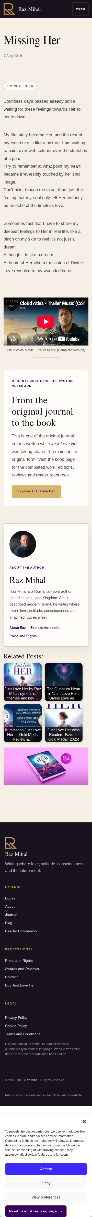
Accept (46, 1169)
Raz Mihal (31, 1080)
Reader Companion (21, 931)
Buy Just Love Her (20, 985)
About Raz (17, 628)
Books (10, 898)
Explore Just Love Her (36, 491)
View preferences (46, 1197)
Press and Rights (23, 636)
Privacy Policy (16, 1017)
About (10, 906)
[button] (84, 1121)
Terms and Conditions (22, 1034)
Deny (46, 1183)
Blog (8, 923)
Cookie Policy (16, 1026)
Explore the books (44, 628)
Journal (11, 915)
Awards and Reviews (22, 969)
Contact (11, 977)
